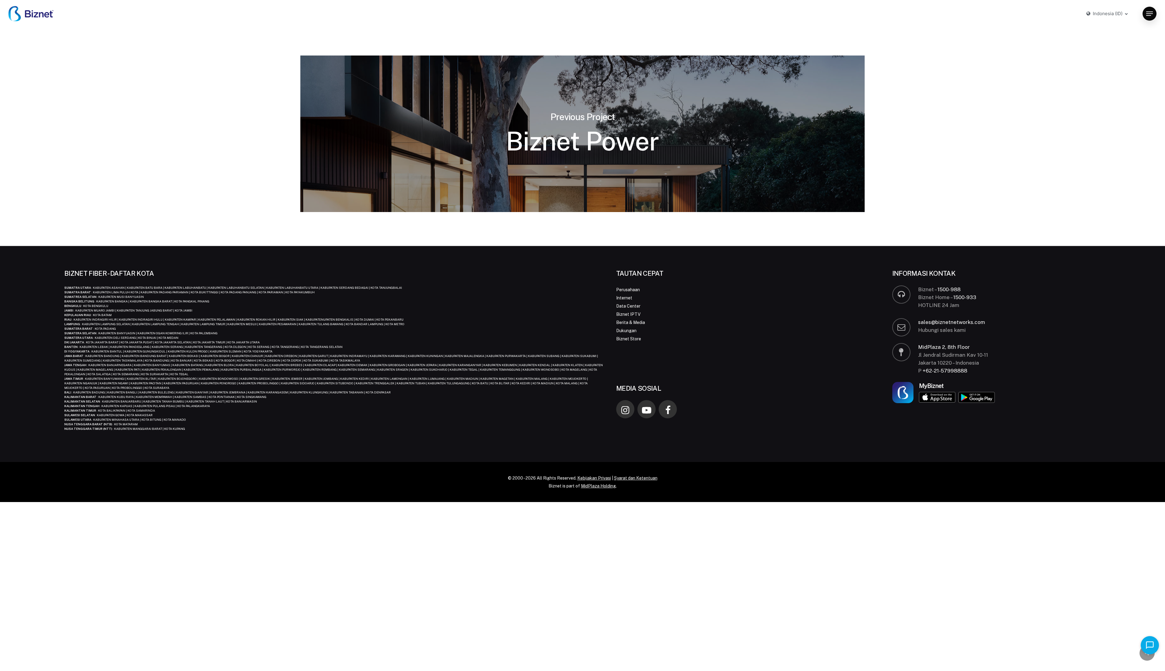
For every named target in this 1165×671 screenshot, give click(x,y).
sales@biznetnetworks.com (951, 322)
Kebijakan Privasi (594, 478)
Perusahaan (628, 289)
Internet (624, 297)
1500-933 (964, 297)
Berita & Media (630, 322)
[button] (1150, 14)
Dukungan (626, 330)
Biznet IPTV (628, 314)
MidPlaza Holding (598, 486)
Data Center (628, 306)
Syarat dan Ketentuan (635, 478)
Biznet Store (628, 338)
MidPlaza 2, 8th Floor (944, 347)
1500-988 (949, 289)
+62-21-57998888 (945, 371)
